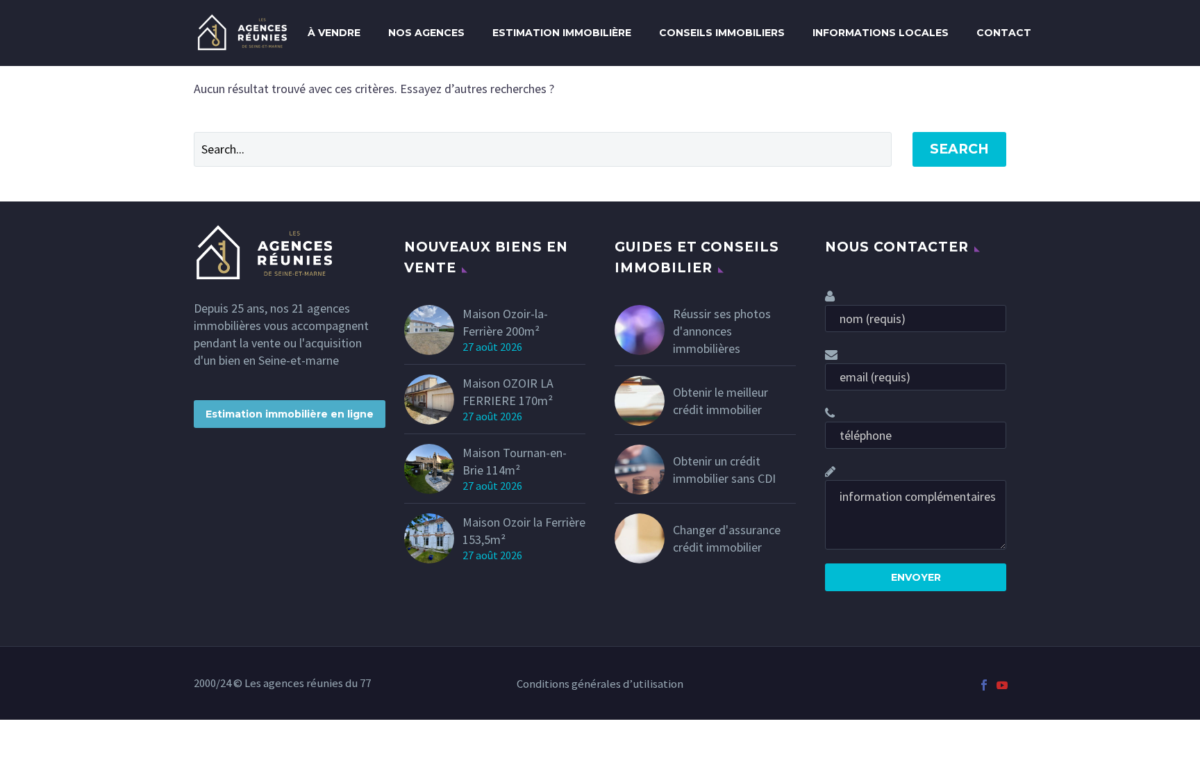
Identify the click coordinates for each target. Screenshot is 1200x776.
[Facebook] (984, 685)
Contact (1003, 32)
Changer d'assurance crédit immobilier (727, 538)
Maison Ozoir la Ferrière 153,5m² (523, 530)
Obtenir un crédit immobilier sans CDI (724, 469)
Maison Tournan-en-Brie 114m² (514, 461)
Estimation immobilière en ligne (290, 414)
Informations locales (880, 32)
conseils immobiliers (722, 32)
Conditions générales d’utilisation (600, 685)
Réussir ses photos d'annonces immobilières (722, 331)
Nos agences (426, 32)
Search (959, 149)
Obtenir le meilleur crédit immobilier (720, 401)
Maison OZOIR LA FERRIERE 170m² (507, 391)
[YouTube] (1002, 685)
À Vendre (334, 32)
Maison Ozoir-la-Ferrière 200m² (505, 322)
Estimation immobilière (561, 32)
